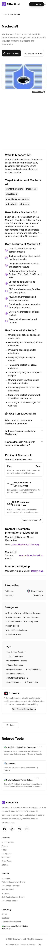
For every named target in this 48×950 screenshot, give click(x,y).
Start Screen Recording (22, 709)
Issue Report (37, 91)
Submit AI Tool (8, 842)
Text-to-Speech (31, 621)
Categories (6, 853)
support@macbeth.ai (29, 555)
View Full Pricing (30, 520)
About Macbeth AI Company (25, 544)
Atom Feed (6, 861)
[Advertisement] (24, 121)
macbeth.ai (38, 595)
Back (12, 725)
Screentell (6, 878)
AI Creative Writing (13, 613)
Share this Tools (35, 53)
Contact (5, 918)
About (4, 914)
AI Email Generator (13, 634)
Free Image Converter (11, 886)
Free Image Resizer (10, 901)
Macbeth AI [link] (15, 14)
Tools (4, 14)
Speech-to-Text (12, 626)
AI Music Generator (13, 621)
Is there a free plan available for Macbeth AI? (20, 433)
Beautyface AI (8, 889)
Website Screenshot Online (13, 882)
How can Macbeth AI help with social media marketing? (20, 444)
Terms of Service (28, 944)
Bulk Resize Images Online (13, 897)
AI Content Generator (32, 613)
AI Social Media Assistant (16, 630)
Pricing (5, 846)
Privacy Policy (12, 944)
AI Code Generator (32, 617)
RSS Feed (6, 857)
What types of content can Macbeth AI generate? (18, 422)
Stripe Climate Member (11, 921)
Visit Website (13, 53)
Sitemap (5, 865)
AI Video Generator (13, 617)
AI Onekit (5, 893)
